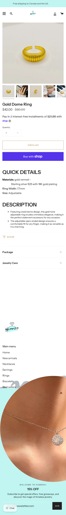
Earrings (7, 369)
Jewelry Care (10, 263)
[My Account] (55, 13)
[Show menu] (4, 14)
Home (6, 352)
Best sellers (9, 387)
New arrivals (10, 358)
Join (57, 506)
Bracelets (8, 381)
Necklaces (9, 364)
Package (7, 252)
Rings (6, 375)
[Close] (61, 393)
